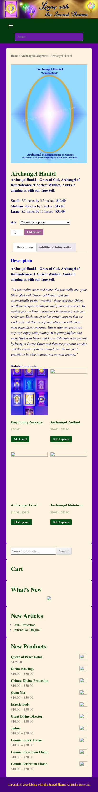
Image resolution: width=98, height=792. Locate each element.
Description (25, 247)
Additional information (56, 247)
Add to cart (34, 232)
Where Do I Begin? (27, 630)
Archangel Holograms (34, 56)
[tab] (25, 247)
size (13, 222)
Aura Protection (24, 625)
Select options (61, 439)
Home (14, 56)
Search (64, 551)
